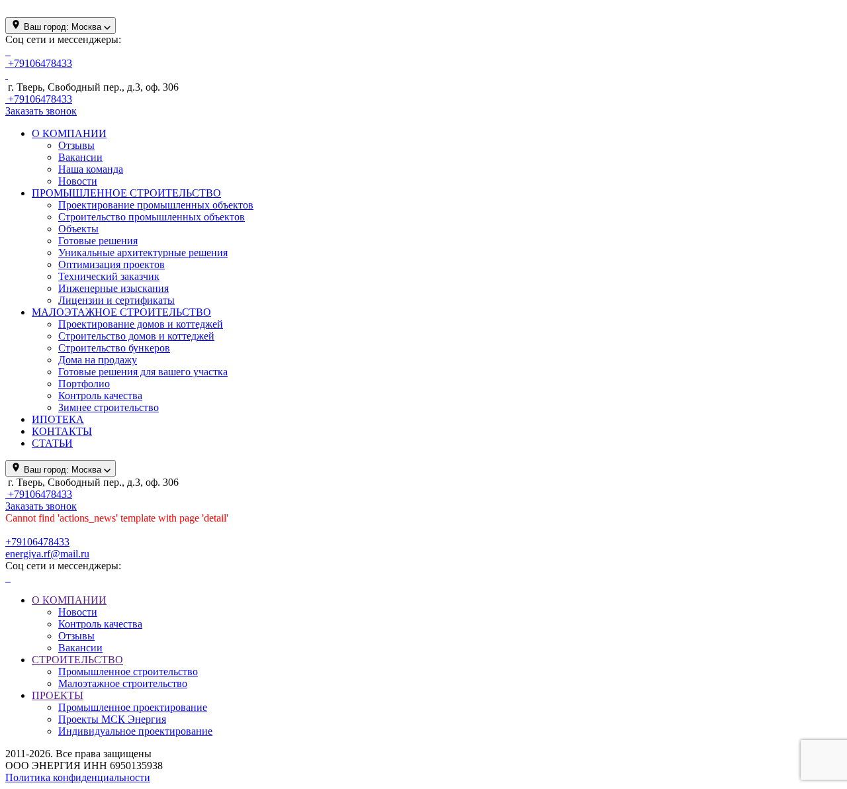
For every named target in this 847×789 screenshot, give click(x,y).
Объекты (78, 228)
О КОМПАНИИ (69, 600)
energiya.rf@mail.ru (47, 553)
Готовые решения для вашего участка (143, 371)
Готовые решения (98, 240)
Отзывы (76, 145)
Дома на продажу (97, 359)
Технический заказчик (108, 276)
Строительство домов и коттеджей (136, 336)
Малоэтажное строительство (122, 683)
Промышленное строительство (128, 671)
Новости (77, 181)
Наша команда (90, 169)
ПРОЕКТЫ (57, 695)
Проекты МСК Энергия (112, 719)
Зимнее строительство (108, 407)
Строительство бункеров (114, 347)
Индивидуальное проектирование (135, 731)
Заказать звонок (41, 110)
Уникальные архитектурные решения (143, 252)
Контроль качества (100, 395)
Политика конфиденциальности (77, 777)
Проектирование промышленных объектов (155, 204)
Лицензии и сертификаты (116, 300)
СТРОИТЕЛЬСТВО (77, 659)
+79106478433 (37, 541)
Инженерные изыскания (113, 288)
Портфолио (84, 383)
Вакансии (80, 157)
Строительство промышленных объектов (151, 216)
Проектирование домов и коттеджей (140, 324)
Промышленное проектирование (132, 707)
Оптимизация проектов (111, 264)
